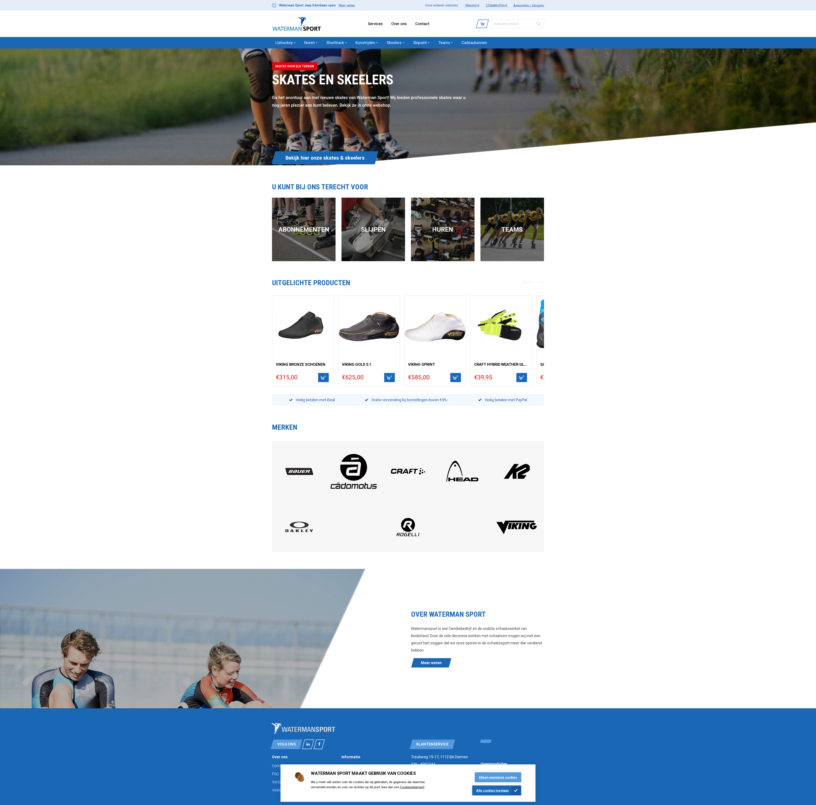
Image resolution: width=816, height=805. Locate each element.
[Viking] (517, 533)
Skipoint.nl (472, 5)
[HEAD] (462, 486)
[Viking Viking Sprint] (435, 326)
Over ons (399, 23)
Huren (442, 229)
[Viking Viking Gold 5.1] (369, 326)
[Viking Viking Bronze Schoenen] (303, 326)
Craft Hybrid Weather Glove (501, 364)
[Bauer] (299, 474)
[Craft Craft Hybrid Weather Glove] (501, 326)
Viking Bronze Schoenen (300, 364)
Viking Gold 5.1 (356, 364)
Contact (422, 23)
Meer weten (347, 5)
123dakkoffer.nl (496, 5)
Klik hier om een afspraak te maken (326, 158)
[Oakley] (299, 531)
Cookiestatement (412, 787)
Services (375, 23)
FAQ (275, 774)
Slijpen (373, 229)
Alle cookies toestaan (492, 790)
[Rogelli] (408, 542)
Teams (512, 229)
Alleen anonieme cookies (498, 777)
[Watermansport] (296, 23)
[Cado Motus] (354, 494)
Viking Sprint (421, 364)
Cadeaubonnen (474, 42)
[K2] (517, 486)
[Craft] (408, 486)
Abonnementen (303, 229)
